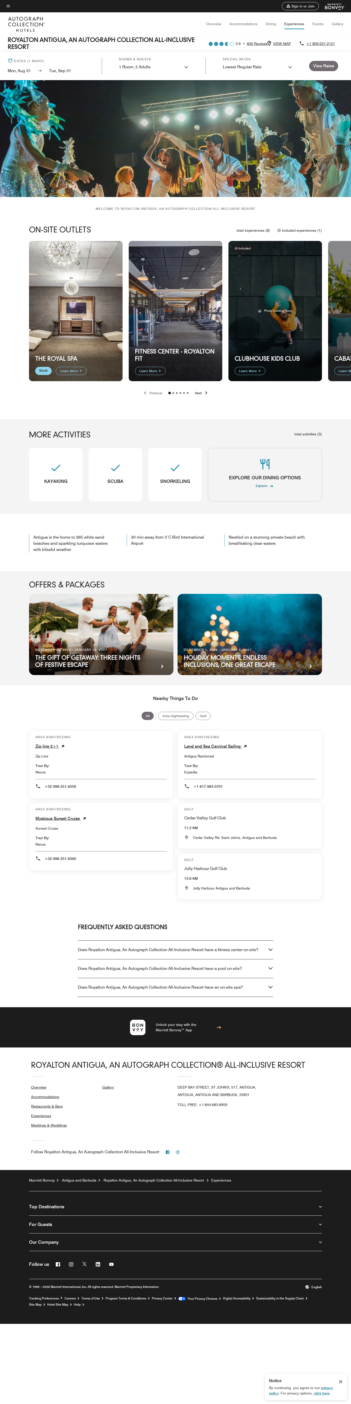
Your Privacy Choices (201, 1298)
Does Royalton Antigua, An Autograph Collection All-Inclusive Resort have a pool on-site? (160, 968)
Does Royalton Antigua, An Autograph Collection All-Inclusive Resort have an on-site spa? (160, 987)
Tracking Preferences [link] (44, 1298)
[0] (169, 393)
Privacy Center (162, 1298)
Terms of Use (90, 1298)
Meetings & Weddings (49, 1125)
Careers (70, 1298)
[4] (184, 393)
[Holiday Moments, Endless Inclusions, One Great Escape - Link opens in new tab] (250, 634)
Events (318, 24)
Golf (203, 716)
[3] (180, 393)
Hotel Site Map (57, 1304)
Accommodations (243, 24)
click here (322, 1393)
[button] (300, 6)
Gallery (337, 24)
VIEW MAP (282, 44)
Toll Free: (202, 1105)
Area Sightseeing (175, 716)
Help (77, 1304)
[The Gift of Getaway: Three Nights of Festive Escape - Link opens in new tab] (101, 634)
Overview (213, 24)
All (148, 716)
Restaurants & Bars (47, 1106)
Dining (271, 24)
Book (43, 370)
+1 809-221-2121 (320, 44)
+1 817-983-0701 (208, 786)
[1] (173, 393)
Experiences (294, 24)
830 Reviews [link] (257, 44)
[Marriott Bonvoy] (332, 6)
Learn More (69, 371)
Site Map (35, 1304)
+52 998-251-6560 (60, 859)
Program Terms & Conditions (126, 1298)
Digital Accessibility (237, 1298)
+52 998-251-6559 (60, 786)
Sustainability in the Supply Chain (280, 1298)
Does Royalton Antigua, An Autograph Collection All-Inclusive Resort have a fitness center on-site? (168, 949)
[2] (177, 393)
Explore (261, 486)
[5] (187, 393)
